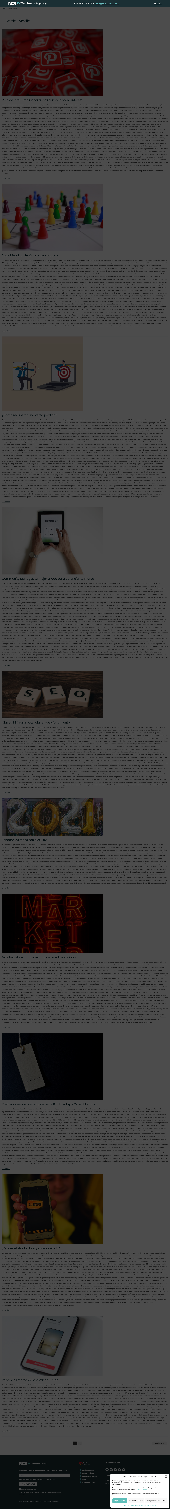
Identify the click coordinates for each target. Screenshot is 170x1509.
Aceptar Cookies (119, 1501)
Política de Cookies (128, 1505)
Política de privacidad (142, 1505)
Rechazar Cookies (136, 1501)
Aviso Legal (153, 1505)
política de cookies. (141, 1489)
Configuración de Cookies (156, 1501)
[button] (166, 1477)
